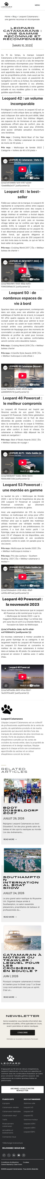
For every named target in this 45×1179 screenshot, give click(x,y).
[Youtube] (18, 1155)
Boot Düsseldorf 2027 (20, 810)
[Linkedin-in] (13, 1155)
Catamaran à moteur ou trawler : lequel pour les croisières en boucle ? (22, 963)
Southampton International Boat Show (21, 882)
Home (7, 16)
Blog (14, 16)
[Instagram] (23, 1155)
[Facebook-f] (4, 1155)
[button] (37, 4)
